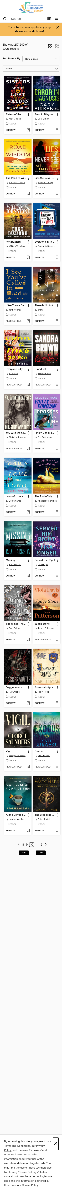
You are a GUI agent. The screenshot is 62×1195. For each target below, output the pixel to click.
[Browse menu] (56, 18)
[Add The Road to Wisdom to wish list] (28, 194)
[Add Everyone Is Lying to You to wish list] (28, 385)
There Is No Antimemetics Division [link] (45, 305)
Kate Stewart (44, 755)
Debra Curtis (15, 501)
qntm (40, 309)
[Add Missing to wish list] (28, 576)
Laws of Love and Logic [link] (16, 496)
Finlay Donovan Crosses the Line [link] (45, 432)
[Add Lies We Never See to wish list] (57, 194)
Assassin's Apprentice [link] (45, 687)
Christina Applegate (18, 437)
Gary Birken (43, 118)
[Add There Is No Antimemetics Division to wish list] (57, 321)
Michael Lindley (45, 182)
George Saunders (17, 755)
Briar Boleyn (14, 628)
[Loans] (49, 19)
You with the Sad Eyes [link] (16, 432)
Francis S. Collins (17, 182)
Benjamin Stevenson (47, 246)
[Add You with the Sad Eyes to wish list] (28, 448)
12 (40, 845)
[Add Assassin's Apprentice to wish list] (57, 703)
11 (36, 845)
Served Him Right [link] (45, 560)
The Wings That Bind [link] (16, 623)
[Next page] (46, 845)
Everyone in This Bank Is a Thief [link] (45, 241)
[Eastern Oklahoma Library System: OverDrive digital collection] (31, 7)
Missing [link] (10, 560)
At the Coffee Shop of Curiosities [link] (16, 815)
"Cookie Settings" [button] (28, 1172)
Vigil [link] (8, 751)
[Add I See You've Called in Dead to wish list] (28, 321)
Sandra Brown (44, 373)
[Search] (5, 18)
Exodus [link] (39, 751)
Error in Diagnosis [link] (45, 114)
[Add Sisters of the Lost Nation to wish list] (28, 130)
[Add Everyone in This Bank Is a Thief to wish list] (57, 257)
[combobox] (24, 19)
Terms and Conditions (17, 1146)
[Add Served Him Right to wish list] (57, 576)
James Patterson (46, 628)
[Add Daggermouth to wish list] (28, 703)
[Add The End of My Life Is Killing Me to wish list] (57, 512)
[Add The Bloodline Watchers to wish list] (57, 830)
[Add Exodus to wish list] (57, 767)
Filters (9, 68)
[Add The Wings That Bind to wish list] (28, 639)
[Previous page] (19, 845)
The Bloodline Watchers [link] (45, 815)
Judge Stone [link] (42, 623)
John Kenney (15, 309)
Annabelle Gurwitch (47, 501)
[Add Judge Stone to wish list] (57, 639)
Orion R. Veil (44, 819)
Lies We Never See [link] (45, 178)
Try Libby (13, 27)
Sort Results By (11, 58)
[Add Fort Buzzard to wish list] (28, 257)
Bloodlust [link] (40, 369)
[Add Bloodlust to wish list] (57, 385)
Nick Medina (15, 118)
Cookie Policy (30, 1185)
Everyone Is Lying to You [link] (16, 369)
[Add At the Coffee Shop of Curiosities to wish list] (28, 830)
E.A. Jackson (15, 564)
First (24, 852)
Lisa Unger (43, 564)
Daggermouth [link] (14, 687)
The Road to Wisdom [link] (16, 178)
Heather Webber (16, 819)
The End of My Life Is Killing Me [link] (45, 496)
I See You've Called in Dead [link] (16, 305)
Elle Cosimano (44, 437)
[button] (50, 47)
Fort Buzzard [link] (13, 241)
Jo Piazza (13, 373)
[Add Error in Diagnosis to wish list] (57, 130)
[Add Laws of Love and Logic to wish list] (28, 512)
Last (41, 852)
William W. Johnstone (18, 246)
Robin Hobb (43, 692)
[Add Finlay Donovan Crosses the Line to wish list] (57, 448)
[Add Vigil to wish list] (28, 767)
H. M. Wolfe (14, 692)
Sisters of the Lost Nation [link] (16, 114)
